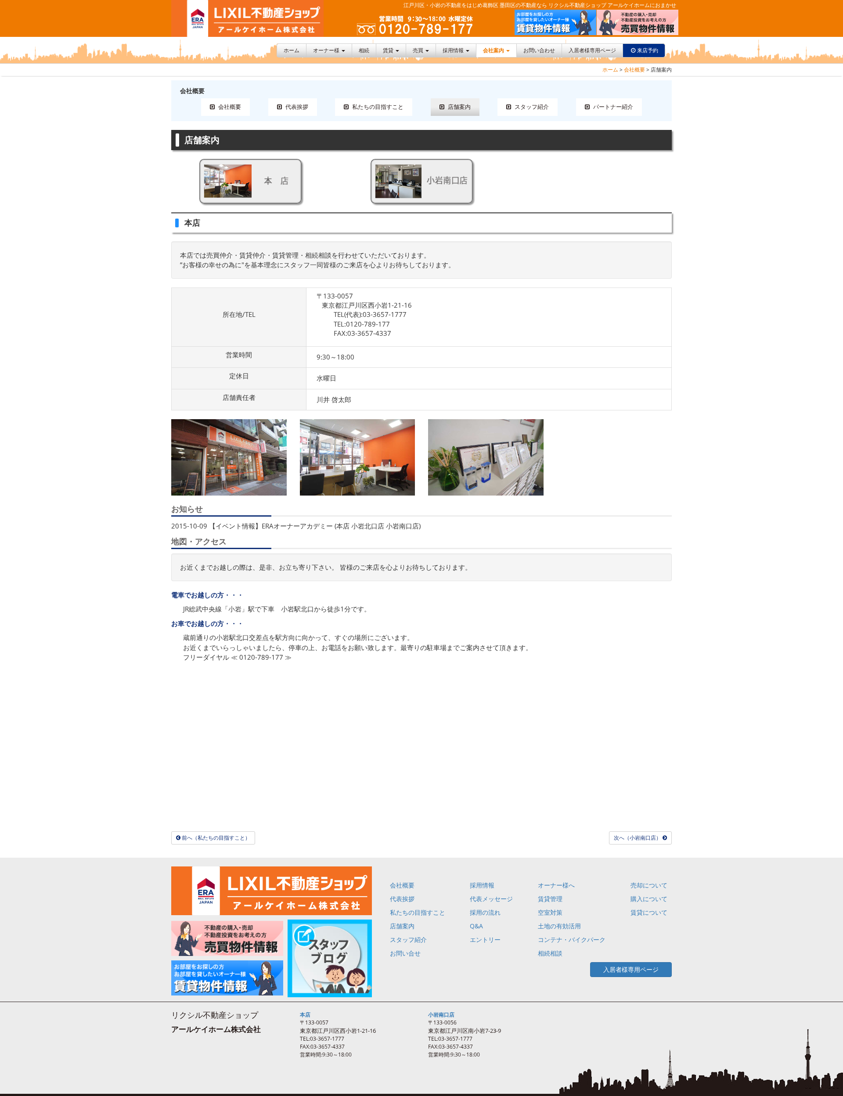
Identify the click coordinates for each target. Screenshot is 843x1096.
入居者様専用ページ (592, 50)
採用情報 (454, 50)
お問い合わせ (539, 50)
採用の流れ (485, 912)
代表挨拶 (296, 107)
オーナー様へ (556, 885)
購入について (648, 899)
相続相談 (550, 953)
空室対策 (550, 912)
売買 (419, 50)
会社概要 (634, 69)
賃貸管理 (550, 899)
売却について (648, 885)
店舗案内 (459, 107)
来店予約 (647, 50)
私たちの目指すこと (377, 107)
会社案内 (494, 50)
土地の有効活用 (559, 926)
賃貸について (648, 912)
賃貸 (389, 50)
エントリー (485, 939)
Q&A (476, 926)
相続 (364, 50)
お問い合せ (405, 953)
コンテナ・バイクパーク (571, 939)
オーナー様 (327, 50)
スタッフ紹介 (531, 107)
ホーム (291, 50)
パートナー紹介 (612, 107)
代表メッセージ (491, 899)
